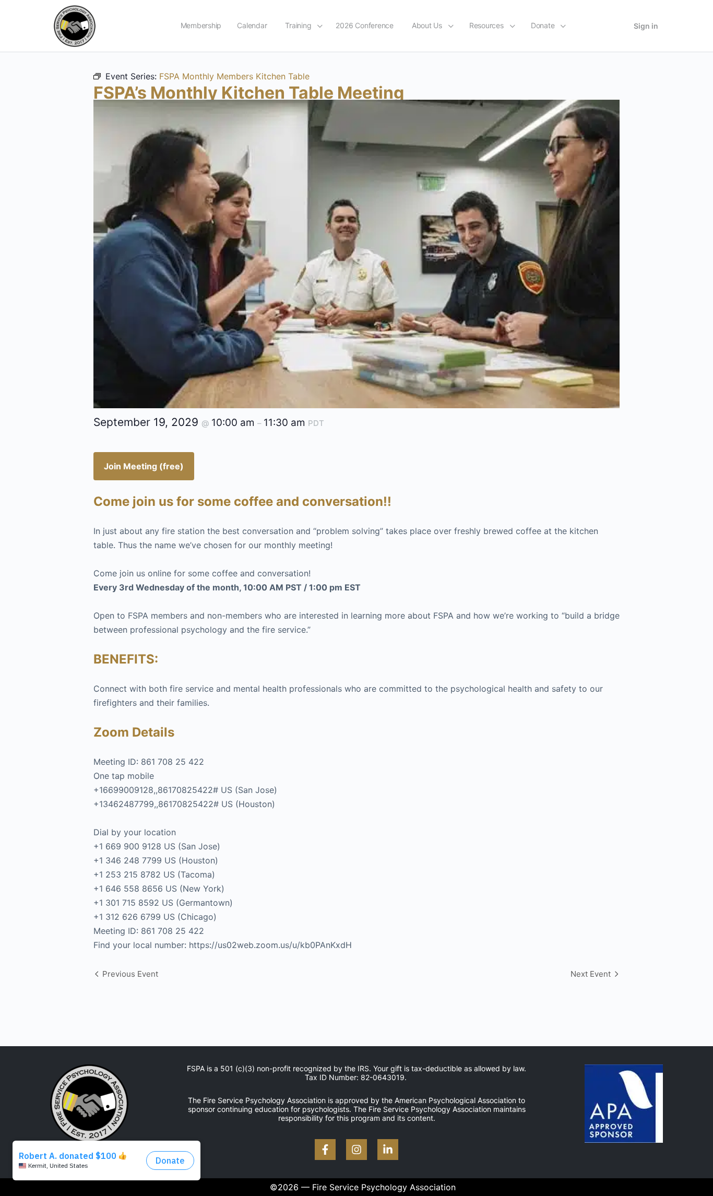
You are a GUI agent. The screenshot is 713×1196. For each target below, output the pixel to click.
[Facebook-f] (325, 1149)
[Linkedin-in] (387, 1149)
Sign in (646, 25)
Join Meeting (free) (144, 466)
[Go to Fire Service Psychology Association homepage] (75, 25)
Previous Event (130, 974)
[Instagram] (356, 1149)
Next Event (591, 974)
